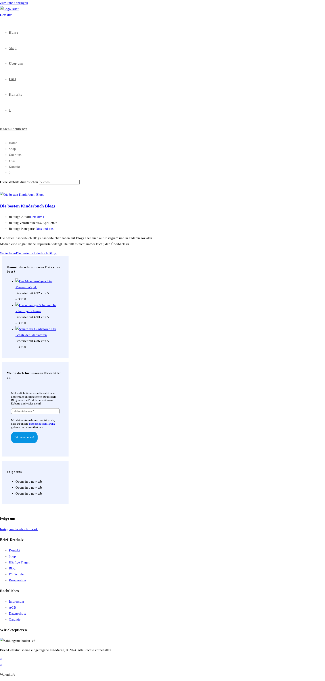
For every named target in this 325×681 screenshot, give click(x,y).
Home (13, 143)
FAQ (12, 161)
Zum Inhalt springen (14, 3)
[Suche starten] (82, 183)
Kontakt (14, 166)
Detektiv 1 (37, 217)
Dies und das (45, 228)
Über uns (15, 155)
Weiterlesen (28, 253)
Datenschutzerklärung (42, 423)
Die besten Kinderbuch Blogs (27, 205)
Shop (12, 149)
